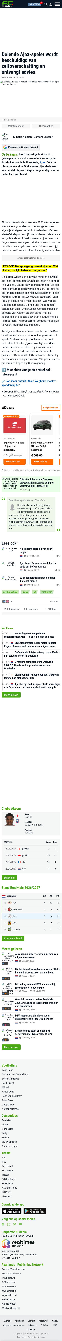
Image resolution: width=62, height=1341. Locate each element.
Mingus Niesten (22, 136)
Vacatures (43, 1321)
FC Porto (6, 1192)
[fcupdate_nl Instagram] (8, 1224)
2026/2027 (11, 848)
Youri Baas (7, 1070)
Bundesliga (7, 1129)
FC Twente (7, 1170)
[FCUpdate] (7, 4)
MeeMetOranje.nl (11, 1308)
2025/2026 (11, 855)
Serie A (5, 1137)
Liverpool (6, 1196)
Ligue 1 (5, 1124)
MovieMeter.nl (9, 1286)
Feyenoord (7, 1166)
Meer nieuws (11, 695)
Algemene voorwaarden (13, 1325)
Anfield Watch (9, 1303)
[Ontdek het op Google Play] (34, 1211)
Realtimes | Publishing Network (31, 1337)
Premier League (10, 1146)
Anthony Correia (10, 1109)
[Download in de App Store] (11, 1211)
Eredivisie (46, 592)
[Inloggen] (49, 4)
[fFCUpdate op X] (14, 1224)
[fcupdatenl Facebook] (3, 1224)
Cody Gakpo (8, 1104)
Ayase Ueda (8, 1091)
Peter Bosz (7, 1100)
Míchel (5, 1087)
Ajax (42, 162)
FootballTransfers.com (13, 1269)
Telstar (5, 1174)
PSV (4, 1161)
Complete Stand (13, 938)
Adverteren (19, 1321)
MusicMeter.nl (9, 1290)
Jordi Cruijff (8, 1083)
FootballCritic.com (11, 1273)
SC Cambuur (8, 1179)
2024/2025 (11, 862)
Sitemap (31, 1329)
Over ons (7, 1321)
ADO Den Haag (9, 1187)
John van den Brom (12, 1096)
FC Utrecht (7, 1183)
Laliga (5, 1133)
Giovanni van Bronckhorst (15, 1074)
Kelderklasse (8, 1299)
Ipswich (28, 817)
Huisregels (32, 1325)
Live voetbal (34, 4)
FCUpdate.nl (8, 1278)
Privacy (54, 1321)
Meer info (9, 877)
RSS (55, 1325)
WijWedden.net (9, 1295)
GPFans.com (8, 1282)
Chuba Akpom (10, 154)
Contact (31, 1321)
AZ (35, 592)
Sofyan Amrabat (10, 1078)
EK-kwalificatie (9, 1142)
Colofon (44, 1325)
